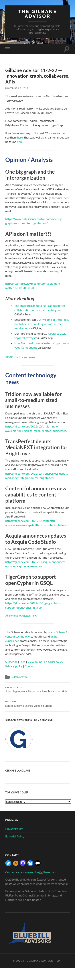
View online (34, 661)
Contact (30, 666)
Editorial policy (53, 661)
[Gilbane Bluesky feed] (30, 865)
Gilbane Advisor (20, 676)
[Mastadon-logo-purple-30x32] (23, 865)
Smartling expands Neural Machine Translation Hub (36, 689)
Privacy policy (14, 666)
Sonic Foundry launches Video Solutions (28, 703)
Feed (22, 661)
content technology (17, 636)
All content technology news (21, 615)
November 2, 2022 (16, 88)
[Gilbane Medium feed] (38, 865)
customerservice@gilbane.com (37, 872)
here (20, 137)
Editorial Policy (14, 836)
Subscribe (11, 661)
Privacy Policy (14, 828)
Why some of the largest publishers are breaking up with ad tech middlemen (41, 324)
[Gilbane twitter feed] (8, 865)
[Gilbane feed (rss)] (16, 865)
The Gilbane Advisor (37, 14)
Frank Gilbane (56, 632)
